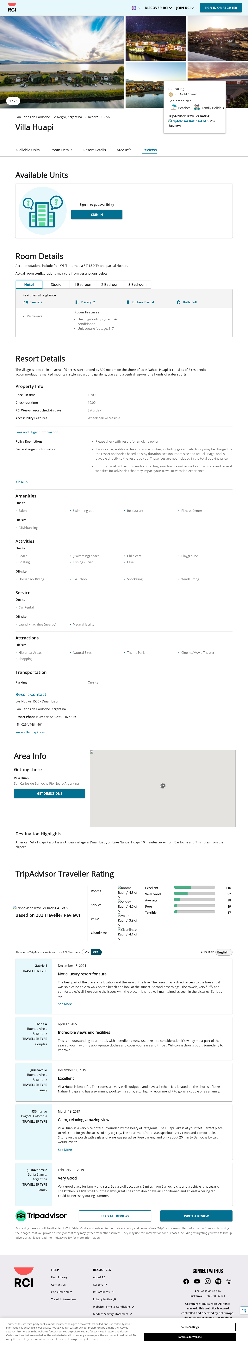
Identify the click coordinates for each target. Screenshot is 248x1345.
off (95, 952)
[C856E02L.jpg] (156, 38)
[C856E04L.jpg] (156, 85)
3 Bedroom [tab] (137, 284)
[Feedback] (244, 1310)
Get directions (49, 793)
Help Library (59, 1277)
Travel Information (63, 1299)
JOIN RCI (183, 7)
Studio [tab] (56, 284)
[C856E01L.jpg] (62, 62)
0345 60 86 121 (215, 1296)
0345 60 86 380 (211, 1291)
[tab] (27, 150)
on (87, 952)
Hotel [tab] (29, 284)
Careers (98, 1284)
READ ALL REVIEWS (115, 1216)
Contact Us (58, 1284)
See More (65, 1004)
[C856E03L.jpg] (218, 38)
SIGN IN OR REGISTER (221, 8)
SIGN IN (97, 215)
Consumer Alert (61, 1292)
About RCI (99, 1277)
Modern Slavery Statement (111, 1314)
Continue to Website (190, 1337)
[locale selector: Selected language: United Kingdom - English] (135, 6)
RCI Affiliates (101, 1292)
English (222, 952)
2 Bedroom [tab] (110, 284)
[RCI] (12, 7)
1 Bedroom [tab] (83, 284)
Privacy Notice (103, 1299)
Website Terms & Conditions (112, 1306)
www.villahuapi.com (30, 732)
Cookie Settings (190, 1327)
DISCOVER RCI (156, 7)
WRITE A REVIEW (196, 1216)
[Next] (223, 108)
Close (20, 482)
